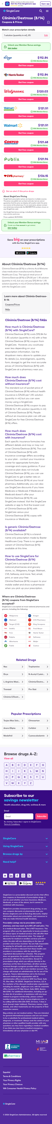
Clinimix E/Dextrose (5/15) (12, 697)
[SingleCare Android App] (26, 883)
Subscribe (41, 816)
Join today (12, 48)
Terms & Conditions (12, 1076)
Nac (5, 666)
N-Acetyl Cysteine (37, 674)
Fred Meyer (37, 629)
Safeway (36, 637)
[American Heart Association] (42, 1049)
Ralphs (12, 637)
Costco (36, 646)
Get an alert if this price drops (20, 191)
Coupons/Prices (12, 304)
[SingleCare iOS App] (10, 883)
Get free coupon (26, 65)
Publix (11, 646)
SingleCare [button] (9, 838)
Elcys (6, 674)
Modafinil (8, 736)
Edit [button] (46, 35)
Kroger (36, 616)
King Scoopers (39, 624)
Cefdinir (32, 728)
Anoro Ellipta (9, 728)
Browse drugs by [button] (13, 853)
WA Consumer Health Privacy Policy (19, 1088)
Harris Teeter (38, 633)
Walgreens (13, 616)
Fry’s (11, 633)
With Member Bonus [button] (40, 61)
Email (6, 811)
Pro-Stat (32, 689)
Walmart (12, 620)
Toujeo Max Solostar (12, 720)
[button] (26, 35)
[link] (48, 22)
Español (6, 1072)
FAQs (7, 309)
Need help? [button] (9, 861)
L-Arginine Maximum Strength (12, 682)
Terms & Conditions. (12, 824)
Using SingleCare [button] (13, 846)
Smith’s (12, 629)
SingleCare (14, 1115)
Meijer (35, 641)
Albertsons (13, 641)
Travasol (7, 689)
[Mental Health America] (42, 1042)
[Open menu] (47, 11)
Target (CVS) (14, 624)
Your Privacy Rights (12, 1080)
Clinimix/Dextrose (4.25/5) (37, 682)
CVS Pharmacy (39, 620)
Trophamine (34, 666)
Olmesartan (34, 720)
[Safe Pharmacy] (12, 1055)
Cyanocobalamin (37, 736)
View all (8, 758)
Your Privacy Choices (12, 1084)
